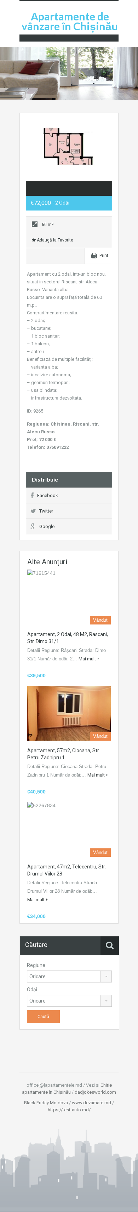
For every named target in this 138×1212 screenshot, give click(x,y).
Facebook (47, 495)
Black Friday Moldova (46, 1102)
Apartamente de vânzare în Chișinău (70, 21)
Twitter (46, 511)
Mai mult (87, 658)
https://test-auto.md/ (69, 1109)
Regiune (36, 965)
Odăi (32, 989)
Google (46, 526)
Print (103, 255)
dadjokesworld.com (95, 1092)
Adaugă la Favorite (54, 240)
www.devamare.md (91, 1102)
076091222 (57, 447)
